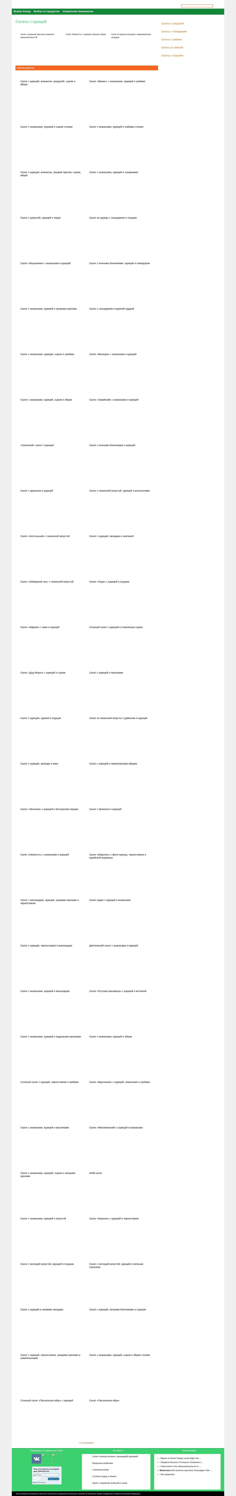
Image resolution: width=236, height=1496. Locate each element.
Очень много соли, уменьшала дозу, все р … (181, 1466)
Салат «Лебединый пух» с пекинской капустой (46, 581)
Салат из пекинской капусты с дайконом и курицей (118, 718)
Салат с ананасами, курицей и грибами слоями (116, 126)
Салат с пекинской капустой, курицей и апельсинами (119, 490)
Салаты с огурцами (172, 55)
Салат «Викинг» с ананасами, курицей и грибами (117, 81)
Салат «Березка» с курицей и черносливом (114, 1218)
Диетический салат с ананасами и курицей (113, 945)
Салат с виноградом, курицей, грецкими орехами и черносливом (49, 902)
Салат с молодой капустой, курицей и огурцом (47, 1264)
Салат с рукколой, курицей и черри (40, 217)
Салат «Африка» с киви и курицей (39, 627)
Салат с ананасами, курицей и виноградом (44, 991)
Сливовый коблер (100, 1470)
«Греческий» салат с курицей (37, 445)
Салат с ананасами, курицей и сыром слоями (46, 126)
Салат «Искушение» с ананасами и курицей (45, 263)
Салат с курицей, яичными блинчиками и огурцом (117, 1309)
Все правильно (168, 1474)
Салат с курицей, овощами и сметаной (111, 536)
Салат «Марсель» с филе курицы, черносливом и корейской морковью (117, 856)
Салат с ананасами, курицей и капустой (43, 1218)
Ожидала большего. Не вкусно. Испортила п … (182, 1462)
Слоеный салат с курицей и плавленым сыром (116, 627)
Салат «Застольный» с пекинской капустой (45, 536)
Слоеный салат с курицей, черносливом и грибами (49, 1082)
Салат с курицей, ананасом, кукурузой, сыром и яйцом (47, 83)
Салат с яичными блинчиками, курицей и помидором (119, 263)
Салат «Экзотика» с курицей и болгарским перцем (49, 809)
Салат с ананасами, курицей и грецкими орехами (48, 308)
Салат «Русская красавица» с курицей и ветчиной (117, 991)
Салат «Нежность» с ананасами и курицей (44, 854)
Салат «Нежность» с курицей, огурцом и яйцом (86, 34)
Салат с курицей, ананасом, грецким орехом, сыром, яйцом (50, 174)
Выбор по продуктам (46, 11)
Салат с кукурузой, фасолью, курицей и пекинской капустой (37, 35)
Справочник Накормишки (78, 11)
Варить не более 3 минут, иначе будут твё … (181, 1458)
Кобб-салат (95, 1173)
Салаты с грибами (171, 39)
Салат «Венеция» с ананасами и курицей (112, 354)
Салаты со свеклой (172, 47)
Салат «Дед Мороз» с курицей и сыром (42, 672)
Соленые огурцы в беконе (104, 1476)
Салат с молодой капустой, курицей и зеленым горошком (116, 1265)
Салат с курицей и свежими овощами (41, 1309)
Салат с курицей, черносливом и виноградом (46, 945)
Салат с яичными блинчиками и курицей (112, 445)
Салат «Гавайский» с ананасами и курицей (113, 399)
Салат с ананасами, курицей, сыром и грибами (47, 354)
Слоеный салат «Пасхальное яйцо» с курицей (46, 1400)
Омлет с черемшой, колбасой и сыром (109, 1483)
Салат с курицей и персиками (106, 672)
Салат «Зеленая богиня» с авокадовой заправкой (115, 1456)
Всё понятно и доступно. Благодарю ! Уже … (191, 1470)
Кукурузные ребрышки (102, 1463)
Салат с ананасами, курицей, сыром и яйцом (46, 399)
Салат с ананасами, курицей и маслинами (44, 1127)
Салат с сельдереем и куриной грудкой (111, 308)
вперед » (90, 1443)
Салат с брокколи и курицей (105, 809)
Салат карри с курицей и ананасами (110, 900)
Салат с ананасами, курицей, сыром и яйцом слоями (119, 1355)
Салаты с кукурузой (172, 23)
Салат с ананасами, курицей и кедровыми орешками (50, 1036)
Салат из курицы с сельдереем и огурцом (113, 217)
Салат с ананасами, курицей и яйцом (110, 1036)
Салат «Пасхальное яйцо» (104, 1400)
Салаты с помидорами (174, 31)
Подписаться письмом (38, 1482)
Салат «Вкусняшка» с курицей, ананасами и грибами (119, 1082)
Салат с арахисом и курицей (36, 490)
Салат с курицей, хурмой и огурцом (40, 718)
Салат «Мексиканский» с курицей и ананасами (116, 1127)
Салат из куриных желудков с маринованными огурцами (131, 35)
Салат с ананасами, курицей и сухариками (113, 172)
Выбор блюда (22, 11)
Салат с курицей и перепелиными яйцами (113, 763)
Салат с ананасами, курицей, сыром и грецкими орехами (47, 1174)
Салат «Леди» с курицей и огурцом (109, 581)
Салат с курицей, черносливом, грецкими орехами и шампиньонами (50, 1356)
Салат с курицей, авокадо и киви (39, 763)
